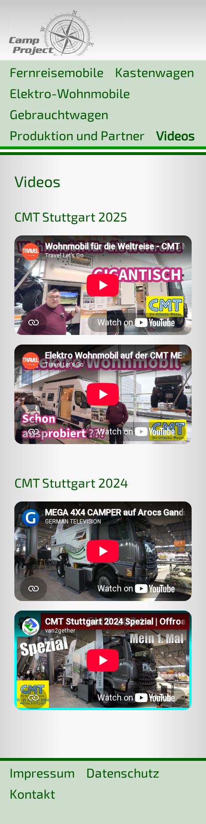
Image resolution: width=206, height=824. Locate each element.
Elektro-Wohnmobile (70, 92)
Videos (175, 135)
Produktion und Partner (77, 135)
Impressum (42, 772)
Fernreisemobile (56, 71)
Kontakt (32, 793)
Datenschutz (123, 772)
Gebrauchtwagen (59, 114)
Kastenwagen (154, 71)
